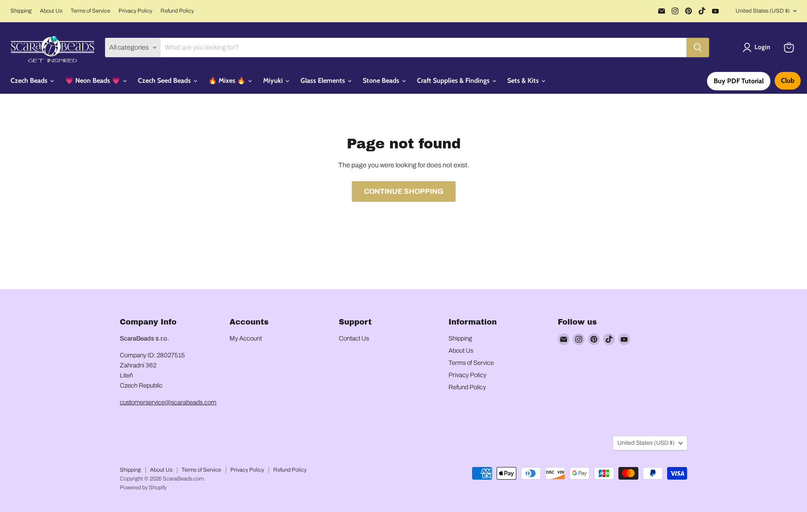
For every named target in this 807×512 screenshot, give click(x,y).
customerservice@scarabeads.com (168, 402)
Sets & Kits (524, 80)
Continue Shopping (403, 191)
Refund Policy (177, 11)
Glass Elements (324, 80)
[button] (758, 47)
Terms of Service (90, 11)
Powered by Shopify (143, 488)
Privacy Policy (135, 11)
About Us (51, 11)
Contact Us (354, 338)
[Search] (697, 47)
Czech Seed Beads (165, 80)
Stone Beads (382, 80)
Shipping (21, 11)
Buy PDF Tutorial (739, 81)
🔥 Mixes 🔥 (227, 80)
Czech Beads (30, 80)
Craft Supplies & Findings (454, 80)
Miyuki (274, 80)
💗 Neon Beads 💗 (93, 80)
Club (787, 80)
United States (763, 11)
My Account (245, 338)
